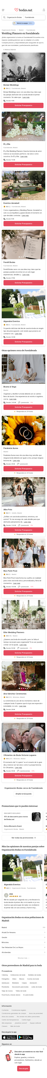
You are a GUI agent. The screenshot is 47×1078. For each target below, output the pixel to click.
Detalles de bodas (34, 975)
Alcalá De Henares (9, 932)
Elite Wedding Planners (13, 632)
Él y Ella (6, 144)
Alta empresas (7, 1023)
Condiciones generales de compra (14, 1013)
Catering (5, 975)
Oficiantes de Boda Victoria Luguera (19, 755)
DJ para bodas (28, 995)
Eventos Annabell (11, 203)
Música (21, 979)
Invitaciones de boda (18, 975)
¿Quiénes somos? (21, 1023)
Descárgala (23, 1068)
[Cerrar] (43, 1049)
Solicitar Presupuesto (23, 105)
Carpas (24, 983)
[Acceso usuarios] (44, 10)
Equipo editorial (35, 1023)
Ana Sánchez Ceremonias (14, 693)
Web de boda (15, 1026)
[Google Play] (25, 1039)
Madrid (21, 30)
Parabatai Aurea (10, 448)
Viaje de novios (7, 991)
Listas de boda (36, 987)
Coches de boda (33, 979)
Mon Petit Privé (10, 571)
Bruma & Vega (9, 387)
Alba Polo (7, 509)
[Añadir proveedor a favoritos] (42, 55)
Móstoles (5, 942)
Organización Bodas (9, 30)
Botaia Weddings (11, 85)
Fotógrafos (5, 979)
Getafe (4, 937)
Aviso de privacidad (36, 1013)
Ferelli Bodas (9, 262)
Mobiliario (15, 983)
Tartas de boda (21, 991)
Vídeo (14, 979)
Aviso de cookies (8, 1017)
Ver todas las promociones (22, 838)
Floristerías (5, 987)
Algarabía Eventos (11, 321)
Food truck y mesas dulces (11, 995)
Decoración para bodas (20, 987)
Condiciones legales (19, 1010)
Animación (33, 983)
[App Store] (9, 1039)
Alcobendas (6, 952)
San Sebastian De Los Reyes (12, 947)
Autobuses (5, 983)
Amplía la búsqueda (23, 794)
